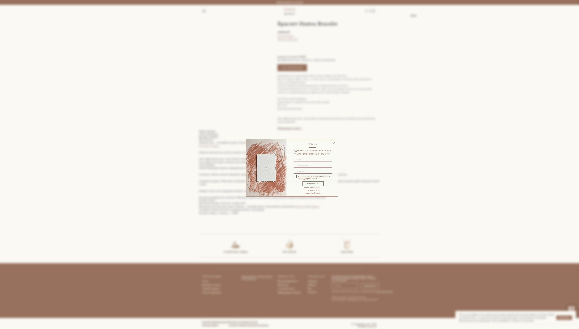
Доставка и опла (210, 285)
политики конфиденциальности (314, 178)
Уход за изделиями (211, 292)
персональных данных (384, 291)
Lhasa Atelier (347, 251)
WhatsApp (204, 145)
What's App (282, 285)
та (219, 285)
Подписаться (313, 184)
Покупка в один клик (287, 39)
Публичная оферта (210, 325)
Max (310, 288)
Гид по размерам (285, 35)
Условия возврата (211, 288)
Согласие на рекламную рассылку (243, 322)
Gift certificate (289, 251)
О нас (205, 281)
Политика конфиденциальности (215, 322)
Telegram (214, 145)
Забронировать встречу (289, 2)
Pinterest (312, 292)
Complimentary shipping (235, 251)
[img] (334, 143)
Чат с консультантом (292, 67)
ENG (413, 15)
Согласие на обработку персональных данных (249, 325)
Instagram (312, 281)
